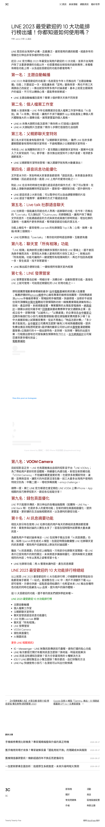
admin (18, 39)
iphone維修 (36, 295)
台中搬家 (33, 323)
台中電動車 (55, 291)
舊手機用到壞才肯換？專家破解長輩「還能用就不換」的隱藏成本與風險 (46, 750)
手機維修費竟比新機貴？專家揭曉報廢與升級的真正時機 (37, 742)
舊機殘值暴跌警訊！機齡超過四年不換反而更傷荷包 (34, 758)
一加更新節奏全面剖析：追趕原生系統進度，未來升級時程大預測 (42, 766)
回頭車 (46, 309)
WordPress (91, 820)
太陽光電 (33, 302)
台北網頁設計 (76, 334)
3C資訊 (28, 39)
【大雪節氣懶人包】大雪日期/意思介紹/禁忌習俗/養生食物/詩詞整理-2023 (27, 702)
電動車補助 (18, 341)
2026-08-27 (95, 742)
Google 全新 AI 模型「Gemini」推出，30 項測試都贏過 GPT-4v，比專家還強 (76, 702)
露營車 (76, 327)
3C (7, 4)
